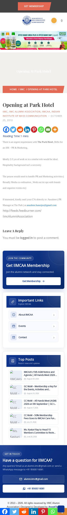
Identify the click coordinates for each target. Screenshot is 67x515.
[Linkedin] (27, 129)
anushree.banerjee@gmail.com (41, 205)
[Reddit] (20, 129)
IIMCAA (46, 111)
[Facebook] (6, 129)
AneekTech (54, 506)
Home (13, 89)
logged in (26, 238)
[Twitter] (13, 129)
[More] (55, 129)
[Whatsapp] (41, 129)
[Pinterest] (34, 129)
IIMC (22, 89)
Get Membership (34, 6)
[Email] (48, 129)
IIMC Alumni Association (25, 111)
